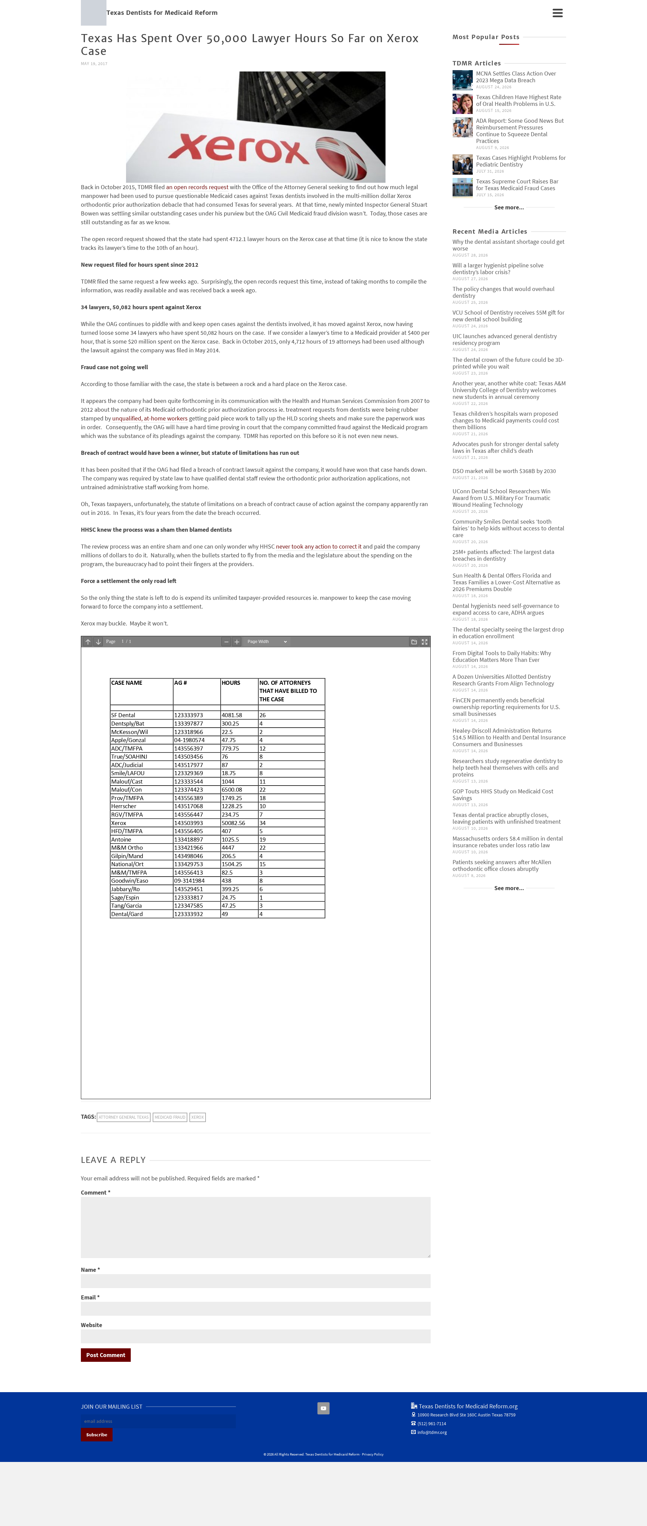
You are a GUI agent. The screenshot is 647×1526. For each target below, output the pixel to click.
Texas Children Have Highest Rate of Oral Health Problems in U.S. (518, 100)
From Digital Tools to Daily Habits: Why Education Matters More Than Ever (502, 656)
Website (91, 1325)
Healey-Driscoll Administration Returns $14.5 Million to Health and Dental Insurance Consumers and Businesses (509, 737)
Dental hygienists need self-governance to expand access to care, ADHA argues (506, 609)
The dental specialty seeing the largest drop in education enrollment (508, 632)
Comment (96, 1192)
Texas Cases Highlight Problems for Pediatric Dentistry (521, 161)
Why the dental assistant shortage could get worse (508, 245)
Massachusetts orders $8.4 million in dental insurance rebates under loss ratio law (508, 841)
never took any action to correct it (319, 546)
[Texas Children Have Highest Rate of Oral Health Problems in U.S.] (463, 104)
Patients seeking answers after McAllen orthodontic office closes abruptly (502, 865)
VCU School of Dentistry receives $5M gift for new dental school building (508, 316)
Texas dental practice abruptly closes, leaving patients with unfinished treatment (507, 818)
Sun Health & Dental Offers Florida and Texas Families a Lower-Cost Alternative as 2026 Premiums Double (506, 582)
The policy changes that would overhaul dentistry (504, 292)
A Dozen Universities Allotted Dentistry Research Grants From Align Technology (503, 680)
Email (90, 1297)
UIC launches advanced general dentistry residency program (505, 339)
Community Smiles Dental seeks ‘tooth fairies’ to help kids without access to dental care (508, 528)
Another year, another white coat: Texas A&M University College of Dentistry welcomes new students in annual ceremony (509, 390)
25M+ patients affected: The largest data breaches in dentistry (503, 555)
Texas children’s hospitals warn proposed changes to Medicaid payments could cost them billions (506, 420)
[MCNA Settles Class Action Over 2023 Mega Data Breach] (463, 80)
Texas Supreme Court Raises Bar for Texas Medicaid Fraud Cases (517, 184)
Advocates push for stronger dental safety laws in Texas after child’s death (506, 447)
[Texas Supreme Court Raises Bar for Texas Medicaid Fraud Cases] (463, 188)
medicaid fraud (170, 1117)
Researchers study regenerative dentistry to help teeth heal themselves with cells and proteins (508, 767)
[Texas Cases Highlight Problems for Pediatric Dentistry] (463, 164)
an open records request (197, 187)
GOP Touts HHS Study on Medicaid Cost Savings (503, 794)
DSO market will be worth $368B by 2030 (504, 471)
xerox (197, 1117)
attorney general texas (124, 1117)
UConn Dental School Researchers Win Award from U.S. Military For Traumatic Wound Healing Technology (502, 497)
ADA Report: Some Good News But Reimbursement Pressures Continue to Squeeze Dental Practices (520, 131)
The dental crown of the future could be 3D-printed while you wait (508, 363)
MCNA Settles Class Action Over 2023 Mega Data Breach (516, 76)
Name (90, 1269)
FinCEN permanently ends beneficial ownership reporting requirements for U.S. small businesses (506, 706)
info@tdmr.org (432, 1432)
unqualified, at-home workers (150, 418)
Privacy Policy (372, 1454)
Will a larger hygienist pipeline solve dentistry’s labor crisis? (498, 268)
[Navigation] (557, 13)
